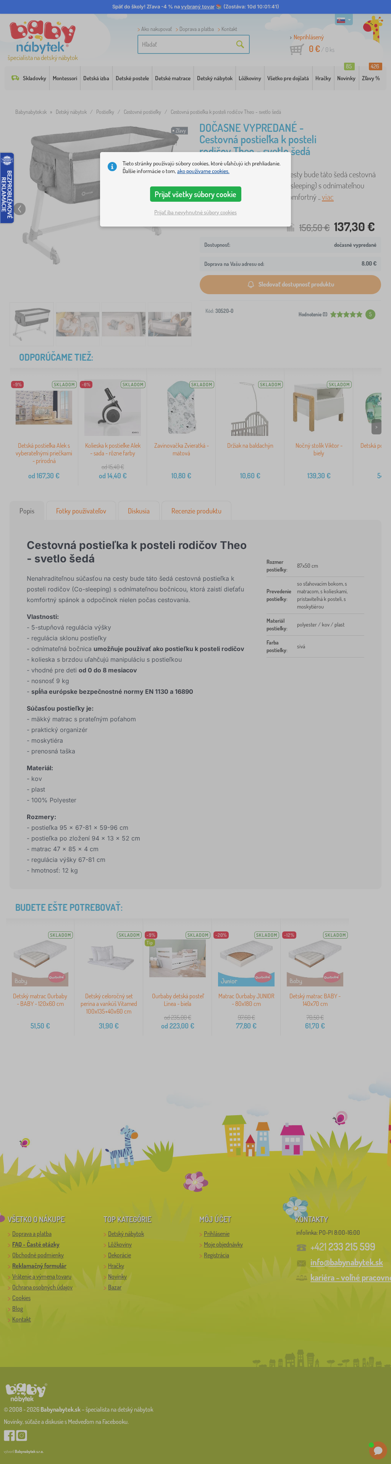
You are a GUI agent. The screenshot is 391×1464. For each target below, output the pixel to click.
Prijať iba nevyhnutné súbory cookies (195, 212)
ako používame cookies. (203, 171)
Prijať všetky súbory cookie (195, 194)
